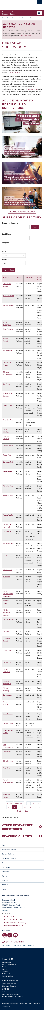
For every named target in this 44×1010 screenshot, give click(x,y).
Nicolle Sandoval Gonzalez (6, 612)
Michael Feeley (8, 296)
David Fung (7, 455)
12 (9, 807)
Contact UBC (6, 962)
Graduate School (6, 17)
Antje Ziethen (7, 350)
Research (30, 945)
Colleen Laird (7, 570)
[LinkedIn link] (9, 935)
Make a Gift (6, 974)
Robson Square (7, 992)
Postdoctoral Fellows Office (14, 920)
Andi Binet (6, 768)
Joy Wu (5, 555)
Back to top (6, 945)
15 (25, 807)
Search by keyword (10, 223)
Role (4, 252)
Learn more (13, 73)
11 (39, 803)
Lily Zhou (6, 631)
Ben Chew (6, 384)
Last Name (6, 234)
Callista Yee (7, 662)
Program (6, 243)
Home (4, 845)
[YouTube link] (15, 935)
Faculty (29, 277)
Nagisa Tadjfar (8, 515)
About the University (9, 964)
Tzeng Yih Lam (8, 543)
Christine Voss (8, 761)
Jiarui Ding (6, 751)
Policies (5, 880)
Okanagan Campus (9, 986)
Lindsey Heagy (8, 619)
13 (15, 807)
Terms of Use (23, 1003)
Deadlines (5, 871)
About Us (5, 885)
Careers (5, 971)
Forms (4, 876)
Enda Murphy (7, 714)
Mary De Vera (8, 420)
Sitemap (16, 945)
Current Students (8, 854)
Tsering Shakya (8, 305)
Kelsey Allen (7, 471)
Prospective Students (17, 17)
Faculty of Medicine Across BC (13, 996)
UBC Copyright (33, 1003)
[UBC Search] (39, 2)
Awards (4, 863)
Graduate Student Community (15, 923)
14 (20, 807)
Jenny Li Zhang (8, 405)
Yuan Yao (6, 577)
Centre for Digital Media (10, 994)
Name (6, 277)
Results (5, 259)
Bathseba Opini (8, 462)
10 (34, 803)
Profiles (23, 945)
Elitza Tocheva (8, 329)
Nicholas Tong (8, 486)
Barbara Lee (7, 695)
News (4, 967)
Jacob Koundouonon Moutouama (8, 593)
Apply (4, 889)
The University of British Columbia (16, 4)
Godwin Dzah (8, 723)
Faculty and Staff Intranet (13, 926)
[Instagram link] (4, 935)
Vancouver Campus (9, 984)
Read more (26, 35)
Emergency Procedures (9, 1003)
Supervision (6, 867)
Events (4, 969)
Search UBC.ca (7, 976)
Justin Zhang (7, 650)
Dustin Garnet (8, 446)
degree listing (32, 89)
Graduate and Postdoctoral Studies (22, 896)
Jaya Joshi (7, 531)
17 (36, 807)
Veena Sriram (8, 495)
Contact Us (6, 910)
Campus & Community (9, 858)
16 (31, 807)
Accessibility (6, 1006)
